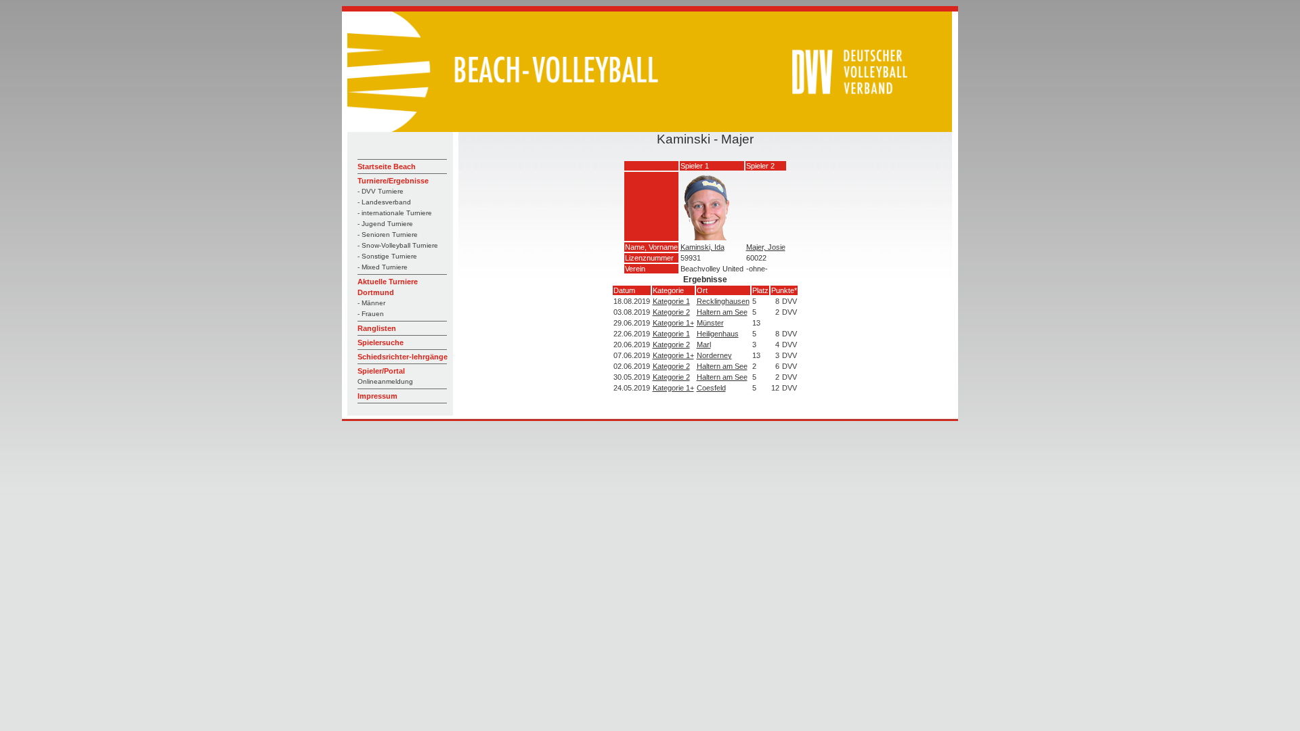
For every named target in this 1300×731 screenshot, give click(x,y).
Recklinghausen (723, 301)
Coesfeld (711, 388)
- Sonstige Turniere (387, 256)
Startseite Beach (387, 166)
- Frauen (371, 313)
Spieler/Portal (381, 371)
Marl (704, 344)
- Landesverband (384, 202)
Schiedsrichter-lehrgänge (403, 357)
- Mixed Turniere (383, 267)
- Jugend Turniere (385, 223)
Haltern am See (722, 312)
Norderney (714, 355)
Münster (710, 323)
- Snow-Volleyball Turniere (398, 245)
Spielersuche (381, 342)
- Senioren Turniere (388, 234)
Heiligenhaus (718, 334)
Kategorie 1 (671, 301)
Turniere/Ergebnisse (393, 181)
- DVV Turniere (381, 191)
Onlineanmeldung (385, 381)
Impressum (377, 396)
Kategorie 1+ (673, 323)
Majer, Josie (765, 247)
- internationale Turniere (395, 213)
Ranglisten (377, 328)
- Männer (371, 303)
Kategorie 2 (671, 312)
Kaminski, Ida (702, 247)
